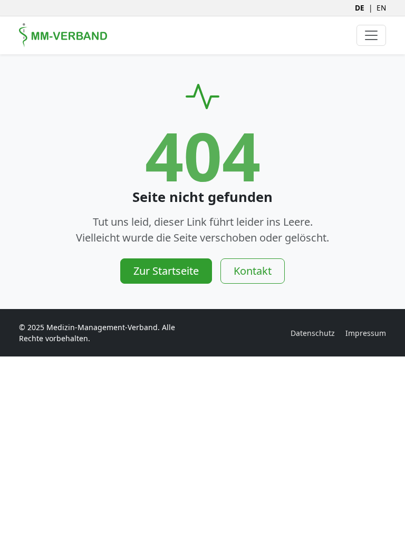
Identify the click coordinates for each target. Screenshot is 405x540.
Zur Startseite (166, 271)
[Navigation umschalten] (371, 35)
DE (359, 8)
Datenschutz (313, 333)
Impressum (365, 333)
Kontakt (253, 271)
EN (381, 8)
